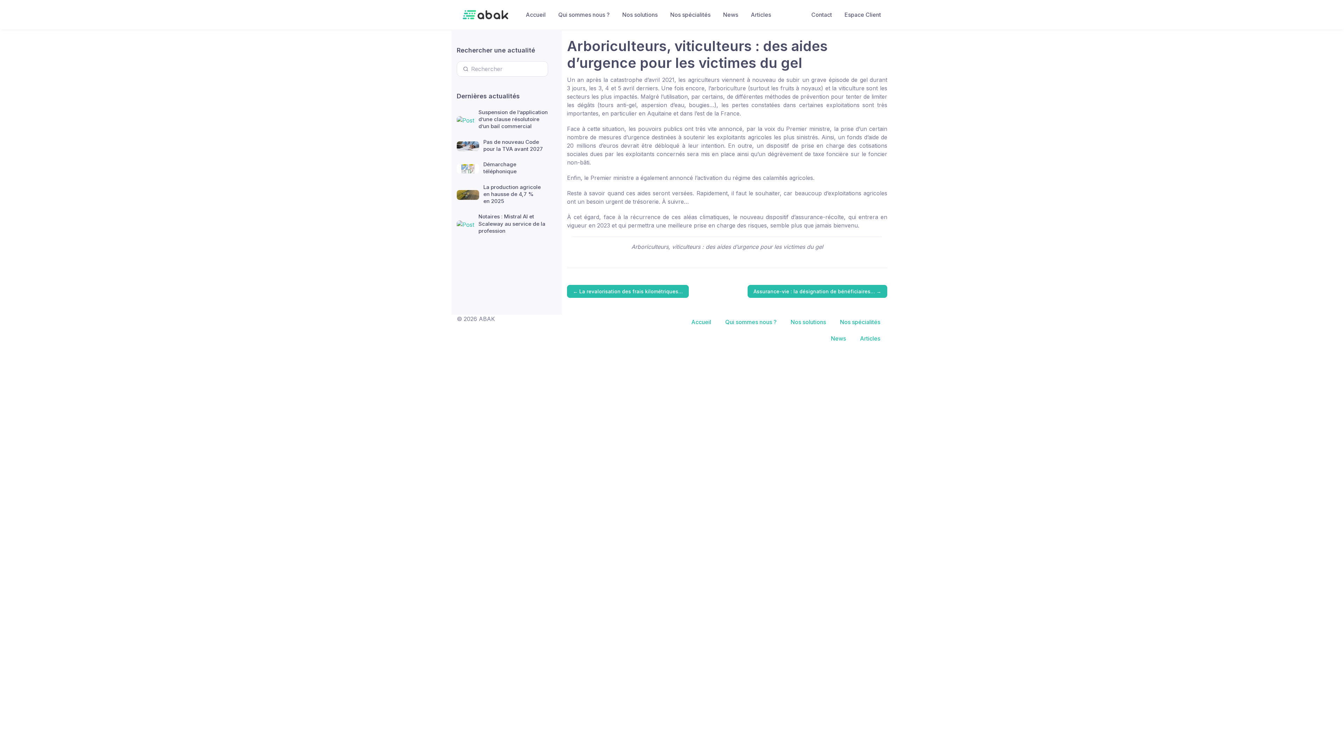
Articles (761, 14)
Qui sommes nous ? (584, 14)
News (730, 14)
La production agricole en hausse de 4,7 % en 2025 (512, 194)
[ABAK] (485, 14)
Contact (821, 14)
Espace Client (863, 14)
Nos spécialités (690, 14)
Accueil (536, 14)
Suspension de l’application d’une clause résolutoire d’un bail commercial (513, 119)
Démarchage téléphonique (500, 168)
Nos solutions (640, 14)
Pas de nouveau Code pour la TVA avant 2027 (513, 145)
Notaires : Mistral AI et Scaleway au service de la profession (511, 223)
